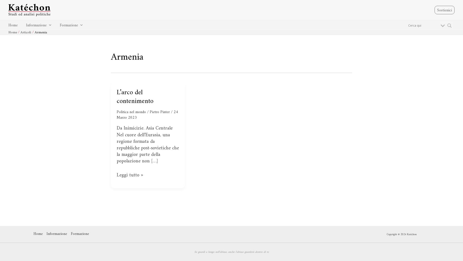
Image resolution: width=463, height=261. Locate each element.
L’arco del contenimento (135, 97)
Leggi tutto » (130, 175)
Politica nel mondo (131, 112)
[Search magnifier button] (449, 25)
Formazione (69, 25)
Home (13, 25)
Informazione (36, 25)
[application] (49, 25)
